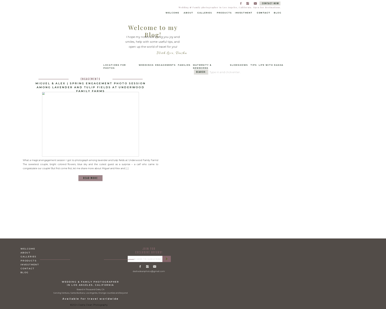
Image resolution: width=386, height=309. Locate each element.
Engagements (90, 79)
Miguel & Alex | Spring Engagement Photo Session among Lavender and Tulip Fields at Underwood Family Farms (90, 87)
